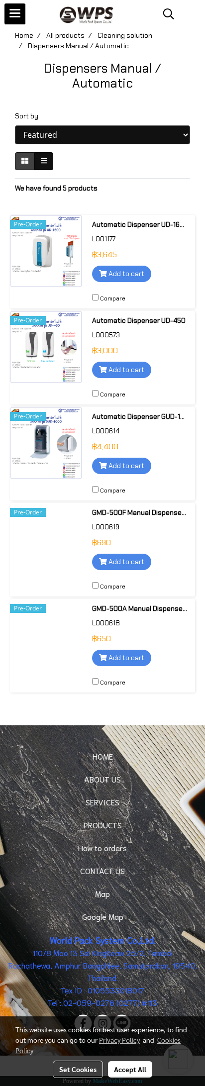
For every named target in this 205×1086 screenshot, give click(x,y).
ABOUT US (102, 779)
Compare (112, 298)
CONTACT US (102, 870)
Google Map (102, 916)
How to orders (102, 847)
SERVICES (102, 801)
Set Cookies (78, 1069)
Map (102, 893)
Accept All (130, 1069)
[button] (165, 13)
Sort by (29, 115)
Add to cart (125, 273)
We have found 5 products (56, 188)
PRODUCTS (103, 824)
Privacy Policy (119, 1039)
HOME (103, 756)
